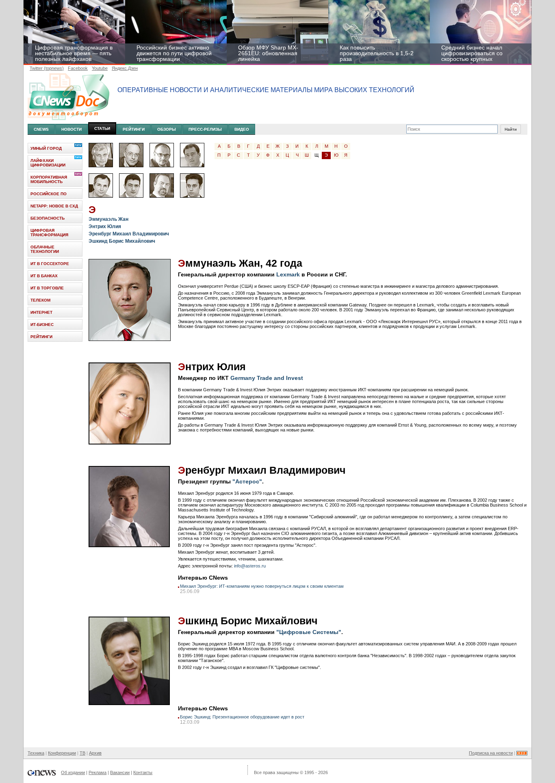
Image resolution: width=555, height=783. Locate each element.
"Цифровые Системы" (308, 632)
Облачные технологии (44, 249)
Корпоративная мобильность (48, 179)
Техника (36, 753)
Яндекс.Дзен (125, 68)
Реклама (97, 772)
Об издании (73, 772)
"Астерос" (247, 481)
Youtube (100, 68)
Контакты (142, 772)
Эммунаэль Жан (108, 219)
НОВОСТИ (71, 129)
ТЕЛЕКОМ (40, 300)
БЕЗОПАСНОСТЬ (47, 218)
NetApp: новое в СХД (54, 206)
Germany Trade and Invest (266, 378)
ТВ (82, 753)
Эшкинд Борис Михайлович (122, 241)
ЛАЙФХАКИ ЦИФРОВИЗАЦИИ (47, 162)
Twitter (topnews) (47, 68)
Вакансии (120, 772)
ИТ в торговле (47, 288)
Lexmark (288, 274)
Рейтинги (134, 129)
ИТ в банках (44, 276)
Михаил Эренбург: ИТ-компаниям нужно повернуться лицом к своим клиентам (262, 586)
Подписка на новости (491, 753)
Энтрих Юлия (105, 226)
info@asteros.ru (250, 565)
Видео (241, 129)
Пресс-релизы (205, 129)
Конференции (62, 753)
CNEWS (41, 129)
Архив (95, 753)
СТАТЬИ (102, 128)
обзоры (166, 129)
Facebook (78, 68)
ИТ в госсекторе (49, 263)
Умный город (46, 148)
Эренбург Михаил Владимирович (129, 234)
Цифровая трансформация (49, 232)
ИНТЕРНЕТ (41, 312)
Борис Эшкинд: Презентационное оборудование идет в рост (242, 716)
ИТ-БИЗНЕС (42, 324)
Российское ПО (48, 194)
